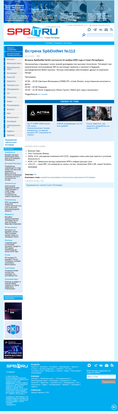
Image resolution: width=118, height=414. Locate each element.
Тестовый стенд (37, 371)
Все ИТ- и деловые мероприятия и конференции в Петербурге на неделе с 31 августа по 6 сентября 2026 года (45, 15)
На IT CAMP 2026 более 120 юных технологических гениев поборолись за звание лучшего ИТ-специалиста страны (39, 129)
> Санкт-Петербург (52, 38)
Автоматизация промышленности (14, 54)
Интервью (53, 367)
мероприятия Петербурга (84, 177)
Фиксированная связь (13, 68)
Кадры (9, 101)
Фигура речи (49, 371)
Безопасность (12, 117)
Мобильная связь (14, 63)
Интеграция (12, 73)
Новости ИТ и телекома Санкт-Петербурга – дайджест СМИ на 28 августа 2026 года (71, 17)
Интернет (11, 59)
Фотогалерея (75, 371)
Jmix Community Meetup (38, 153)
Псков (7, 255)
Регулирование (13, 105)
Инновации (11, 121)
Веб (74, 380)
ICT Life (68, 369)
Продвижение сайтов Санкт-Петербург (11, 142)
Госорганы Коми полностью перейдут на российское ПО (11, 273)
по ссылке (42, 94)
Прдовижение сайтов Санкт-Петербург (44, 185)
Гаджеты (10, 131)
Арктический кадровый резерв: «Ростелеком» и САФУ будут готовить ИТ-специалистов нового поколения (12, 191)
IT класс (34, 369)
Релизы (59, 371)
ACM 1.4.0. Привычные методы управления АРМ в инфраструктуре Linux (60, 161)
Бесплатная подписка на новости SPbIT (98, 372)
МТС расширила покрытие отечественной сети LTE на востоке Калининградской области (13, 206)
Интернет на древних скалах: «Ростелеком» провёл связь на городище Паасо (12, 233)
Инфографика (36, 373)
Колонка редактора (46, 369)
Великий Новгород (13, 163)
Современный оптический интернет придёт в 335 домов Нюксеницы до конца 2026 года (12, 247)
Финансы (10, 109)
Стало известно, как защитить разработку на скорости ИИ (97, 125)
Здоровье (11, 135)
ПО (8, 93)
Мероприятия (64, 367)
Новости (34, 367)
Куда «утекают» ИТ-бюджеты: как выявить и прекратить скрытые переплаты (99, 17)
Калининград (10, 200)
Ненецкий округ (11, 279)
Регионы (68, 43)
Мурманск (9, 214)
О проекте (11, 372)
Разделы (58, 43)
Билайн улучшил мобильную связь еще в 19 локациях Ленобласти (12, 157)
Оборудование (13, 89)
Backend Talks (34, 151)
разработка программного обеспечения (57, 177)
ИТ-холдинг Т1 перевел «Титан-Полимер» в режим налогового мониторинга (12, 261)
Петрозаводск (11, 227)
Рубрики (49, 43)
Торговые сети (13, 85)
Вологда (8, 240)
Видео (66, 371)
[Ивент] (13, 311)
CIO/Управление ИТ (13, 126)
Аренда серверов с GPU (40, 392)
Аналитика (43, 367)
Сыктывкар (10, 268)
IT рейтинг (59, 369)
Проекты (74, 367)
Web (9, 113)
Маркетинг (11, 81)
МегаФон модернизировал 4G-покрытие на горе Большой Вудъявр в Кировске (13, 220)
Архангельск (10, 183)
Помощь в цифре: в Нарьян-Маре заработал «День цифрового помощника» (13, 285)
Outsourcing (11, 97)
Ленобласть (10, 152)
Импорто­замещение (11, 49)
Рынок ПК (11, 77)
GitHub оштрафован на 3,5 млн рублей (69, 124)
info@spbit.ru (11, 405)
